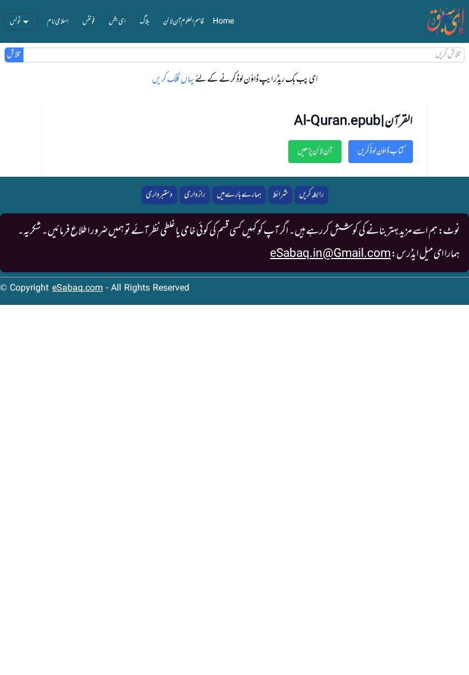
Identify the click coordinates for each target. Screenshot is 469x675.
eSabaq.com (77, 288)
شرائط (280, 194)
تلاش (14, 54)
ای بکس (117, 22)
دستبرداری (159, 194)
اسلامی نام (58, 22)
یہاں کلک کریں (173, 79)
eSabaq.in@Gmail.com (330, 254)
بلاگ (144, 22)
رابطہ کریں (311, 194)
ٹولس (15, 22)
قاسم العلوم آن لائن (183, 22)
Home (223, 22)
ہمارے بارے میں (239, 194)
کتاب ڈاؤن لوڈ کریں (380, 151)
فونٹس (88, 22)
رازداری (194, 194)
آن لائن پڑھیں (314, 151)
